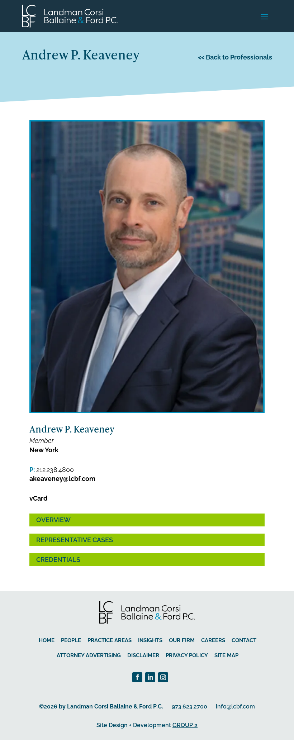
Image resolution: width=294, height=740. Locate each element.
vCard (38, 498)
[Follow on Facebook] (137, 677)
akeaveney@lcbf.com (62, 478)
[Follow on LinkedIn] (150, 677)
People (71, 640)
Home (46, 640)
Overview (53, 520)
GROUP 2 (185, 725)
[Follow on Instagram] (163, 677)
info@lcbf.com (235, 706)
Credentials (58, 559)
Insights (150, 640)
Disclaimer (143, 655)
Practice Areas (109, 640)
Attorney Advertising (89, 655)
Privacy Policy (187, 655)
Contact (244, 640)
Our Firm (182, 640)
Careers (213, 640)
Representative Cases (74, 540)
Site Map (226, 655)
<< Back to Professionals (235, 57)
